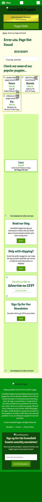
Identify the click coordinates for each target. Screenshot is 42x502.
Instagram (34, 2)
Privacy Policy (29, 427)
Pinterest (30, 2)
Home (5, 33)
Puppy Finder (21, 26)
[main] (21, 74)
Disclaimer (9, 427)
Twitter (21, 2)
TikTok (38, 2)
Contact (18, 427)
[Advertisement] (21, 136)
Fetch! (21, 240)
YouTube (25, 2)
